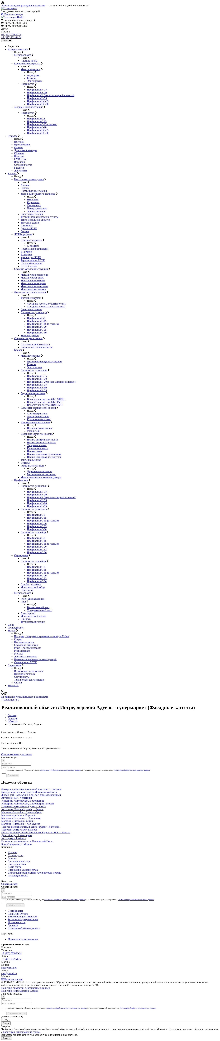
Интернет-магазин (18, 49)
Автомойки (27, 225)
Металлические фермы (33, 283)
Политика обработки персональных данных (25, 988)
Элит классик (34, 81)
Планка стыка (34, 451)
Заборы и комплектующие (28, 107)
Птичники (32, 199)
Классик (31, 78)
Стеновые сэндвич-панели (35, 344)
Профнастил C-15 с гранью (42, 124)
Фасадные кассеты (31, 297)
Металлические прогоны (34, 274)
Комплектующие (30, 335)
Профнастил (27, 83)
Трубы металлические (33, 621)
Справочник (14, 665)
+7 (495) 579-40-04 (11, 34)
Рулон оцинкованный (32, 598)
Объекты (19, 153)
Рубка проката (22, 650)
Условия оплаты (16, 922)
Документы (20, 170)
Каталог (12, 173)
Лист (23, 601)
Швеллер (26, 619)
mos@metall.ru (9, 973)
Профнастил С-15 (37, 121)
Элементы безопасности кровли (38, 407)
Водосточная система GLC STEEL (46, 399)
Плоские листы (29, 60)
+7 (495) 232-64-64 (11, 37)
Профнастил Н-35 (37, 384)
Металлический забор (33, 587)
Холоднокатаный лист (39, 610)
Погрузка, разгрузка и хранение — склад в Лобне (41, 636)
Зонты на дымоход (31, 459)
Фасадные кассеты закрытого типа (46, 306)
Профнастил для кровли (34, 370)
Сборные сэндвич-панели (28, 338)
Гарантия (19, 167)
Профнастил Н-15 (37, 89)
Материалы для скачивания (23, 939)
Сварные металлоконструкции (31, 269)
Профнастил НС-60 (37, 104)
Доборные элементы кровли (36, 433)
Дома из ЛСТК (29, 228)
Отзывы (18, 147)
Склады (25, 188)
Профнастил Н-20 (37, 92)
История (19, 141)
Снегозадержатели (37, 413)
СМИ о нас (20, 159)
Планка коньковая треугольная (44, 454)
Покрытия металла (24, 674)
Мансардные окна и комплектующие (41, 477)
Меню (6, 40)
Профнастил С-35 (37, 329)
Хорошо (6, 1038)
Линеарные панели (31, 309)
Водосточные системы (33, 393)
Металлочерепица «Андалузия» (44, 361)
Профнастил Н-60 (37, 387)
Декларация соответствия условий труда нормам (34, 872)
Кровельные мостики (39, 419)
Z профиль (26, 254)
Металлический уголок (33, 616)
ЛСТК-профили (23, 234)
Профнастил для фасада (34, 312)
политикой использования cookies (21, 1032)
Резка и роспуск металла (27, 647)
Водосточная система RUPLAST (45, 405)
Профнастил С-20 (37, 326)
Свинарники (34, 205)
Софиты (25, 462)
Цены (11, 624)
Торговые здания (30, 222)
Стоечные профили (31, 240)
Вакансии (19, 162)
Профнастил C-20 (37, 127)
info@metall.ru (9, 967)
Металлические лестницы (41, 474)
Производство (22, 144)
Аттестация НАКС (18, 875)
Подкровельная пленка (39, 428)
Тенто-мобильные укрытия (35, 219)
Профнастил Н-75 (37, 98)
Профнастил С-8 (36, 118)
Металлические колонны (34, 286)
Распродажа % (16, 627)
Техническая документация (29, 679)
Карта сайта (14, 867)
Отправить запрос (16, 1013)
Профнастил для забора (33, 532)
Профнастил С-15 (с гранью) (43, 324)
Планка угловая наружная (41, 442)
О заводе (12, 136)
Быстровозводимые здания (29, 179)
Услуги (11, 630)
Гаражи (25, 231)
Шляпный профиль (31, 263)
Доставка (13, 925)
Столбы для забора (31, 584)
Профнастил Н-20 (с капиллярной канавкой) (51, 381)
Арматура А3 (28, 613)
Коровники (33, 202)
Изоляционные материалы (35, 422)
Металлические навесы (33, 289)
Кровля (18, 350)
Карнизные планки (37, 448)
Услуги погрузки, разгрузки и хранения (23, 5)
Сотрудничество (23, 164)
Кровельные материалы (27, 63)
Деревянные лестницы (39, 471)
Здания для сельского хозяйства (38, 193)
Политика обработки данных (24, 928)
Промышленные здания (34, 190)
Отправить (13, 775)
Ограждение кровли (38, 416)
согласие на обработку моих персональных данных (60, 770)
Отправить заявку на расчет (16, 754)
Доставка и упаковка (25, 656)
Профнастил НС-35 (37, 101)
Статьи (18, 682)
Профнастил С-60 (37, 332)
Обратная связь (9, 884)
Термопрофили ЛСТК (33, 260)
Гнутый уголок (29, 266)
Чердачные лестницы (32, 465)
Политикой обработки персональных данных (132, 770)
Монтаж (18, 653)
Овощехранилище (37, 208)
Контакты (13, 685)
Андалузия (33, 75)
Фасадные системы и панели (30, 292)
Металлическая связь (32, 277)
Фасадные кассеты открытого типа (46, 303)
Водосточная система (36, 696)
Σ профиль (26, 251)
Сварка (18, 639)
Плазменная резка (24, 642)
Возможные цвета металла (28, 671)
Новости (19, 156)
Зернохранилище (36, 211)
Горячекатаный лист (38, 607)
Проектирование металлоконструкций (35, 659)
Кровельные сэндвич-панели (37, 347)
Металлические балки (33, 280)
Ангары (25, 185)
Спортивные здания (32, 214)
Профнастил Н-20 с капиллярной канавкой (50, 95)
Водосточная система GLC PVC (44, 402)
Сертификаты (21, 676)
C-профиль (33, 245)
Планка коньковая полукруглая (44, 457)
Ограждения (21, 555)
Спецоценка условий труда (23, 869)
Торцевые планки (37, 445)
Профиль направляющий (34, 248)
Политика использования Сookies (19, 990)
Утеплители (33, 431)
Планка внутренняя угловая (42, 439)
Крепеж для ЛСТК (31, 257)
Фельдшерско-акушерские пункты (39, 216)
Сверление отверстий (26, 645)
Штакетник (27, 590)
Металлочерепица (30, 69)
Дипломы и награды (25, 150)
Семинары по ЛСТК (25, 662)
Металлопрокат (22, 55)
